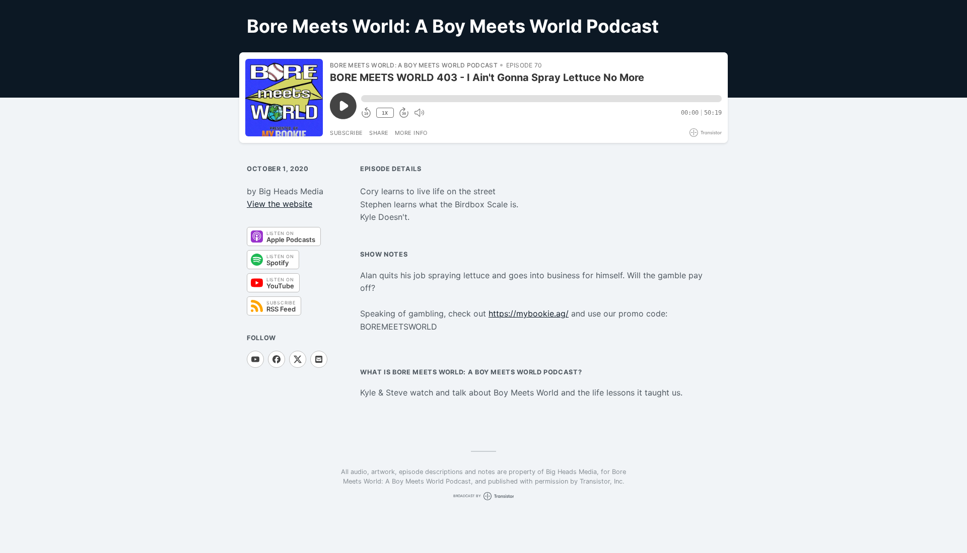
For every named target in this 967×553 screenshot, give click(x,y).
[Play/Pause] (284, 97)
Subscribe (346, 132)
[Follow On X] (297, 359)
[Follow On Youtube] (255, 359)
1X (385, 113)
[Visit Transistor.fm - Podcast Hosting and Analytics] (705, 132)
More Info (411, 132)
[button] (541, 98)
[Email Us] (318, 359)
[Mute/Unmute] (419, 112)
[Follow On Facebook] (276, 359)
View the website (279, 204)
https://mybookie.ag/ (529, 313)
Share (379, 132)
